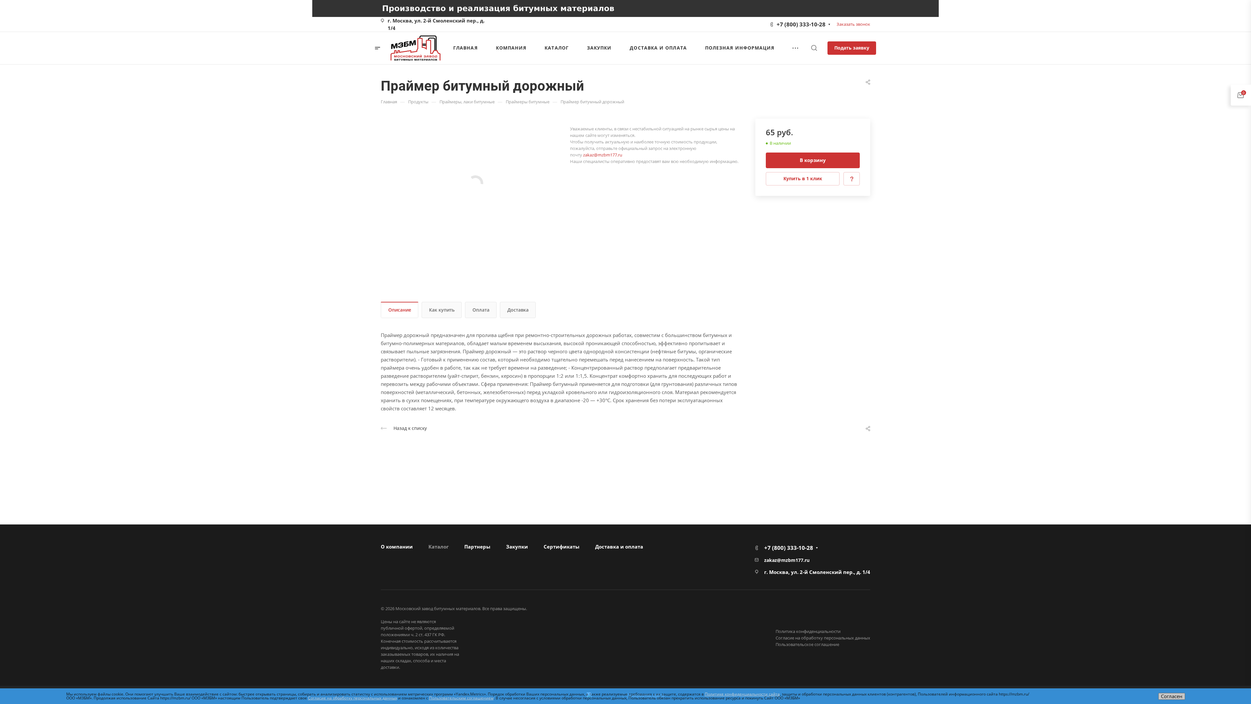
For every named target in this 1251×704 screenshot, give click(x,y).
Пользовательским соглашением (461, 698)
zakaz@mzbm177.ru (602, 155)
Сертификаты (561, 546)
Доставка (518, 310)
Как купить (442, 310)
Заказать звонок (853, 24)
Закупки (517, 546)
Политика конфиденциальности (808, 631)
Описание (399, 310)
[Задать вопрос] (851, 178)
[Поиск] (814, 48)
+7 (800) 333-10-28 (801, 24)
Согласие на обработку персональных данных (823, 638)
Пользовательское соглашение (807, 644)
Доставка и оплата (619, 546)
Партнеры (477, 546)
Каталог (438, 546)
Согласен (1171, 696)
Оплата (480, 310)
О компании (397, 546)
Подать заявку (851, 48)
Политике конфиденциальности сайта (742, 694)
